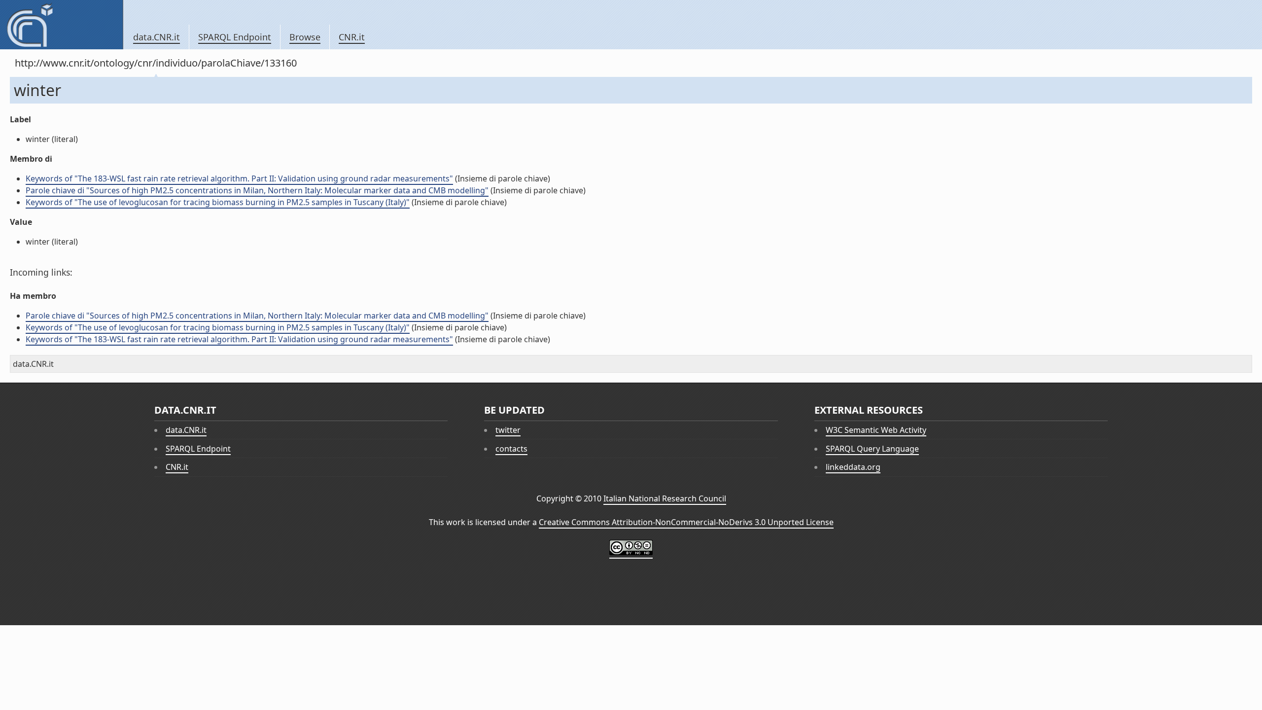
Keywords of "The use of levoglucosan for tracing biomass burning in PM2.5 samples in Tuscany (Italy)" (218, 202)
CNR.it (352, 37)
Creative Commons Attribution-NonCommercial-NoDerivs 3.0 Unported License (686, 522)
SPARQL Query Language (872, 448)
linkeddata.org (853, 467)
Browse (304, 37)
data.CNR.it (156, 37)
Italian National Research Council (664, 498)
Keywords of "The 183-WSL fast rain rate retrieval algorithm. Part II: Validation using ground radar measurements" (239, 178)
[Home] (61, 24)
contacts (511, 448)
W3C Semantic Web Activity (876, 430)
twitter (508, 430)
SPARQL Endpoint (234, 37)
